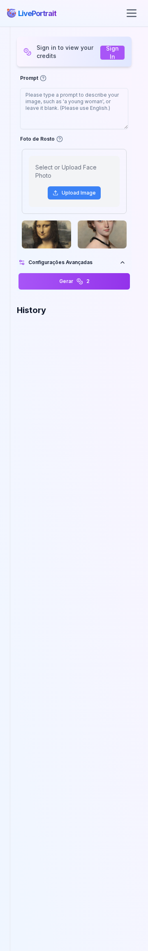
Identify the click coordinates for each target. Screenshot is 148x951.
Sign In (112, 52)
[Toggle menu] (131, 13)
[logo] (11, 13)
